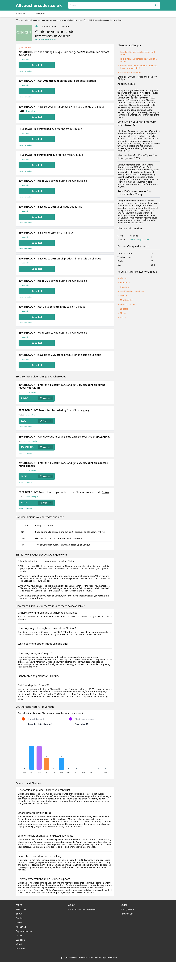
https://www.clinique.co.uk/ (45, 40)
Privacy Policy (127, 909)
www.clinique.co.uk (139, 239)
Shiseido (124, 308)
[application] (65, 752)
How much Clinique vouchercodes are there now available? (138, 66)
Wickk (123, 317)
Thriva (123, 313)
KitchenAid (21, 926)
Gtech (19, 922)
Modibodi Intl (126, 300)
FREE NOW (21, 909)
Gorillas (19, 918)
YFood (19, 944)
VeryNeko (20, 940)
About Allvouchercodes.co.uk (82, 909)
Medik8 (123, 295)
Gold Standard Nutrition (132, 291)
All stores (20, 948)
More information (25, 71)
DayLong (124, 287)
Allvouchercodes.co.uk (39, 5)
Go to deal (36, 65)
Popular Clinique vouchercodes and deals (137, 53)
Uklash (19, 935)
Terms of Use (127, 913)
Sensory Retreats (128, 304)
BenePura (125, 282)
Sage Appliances (24, 931)
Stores (19, 13)
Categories (40, 13)
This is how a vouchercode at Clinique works (138, 60)
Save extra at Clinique (130, 72)
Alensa (123, 278)
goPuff (19, 913)
